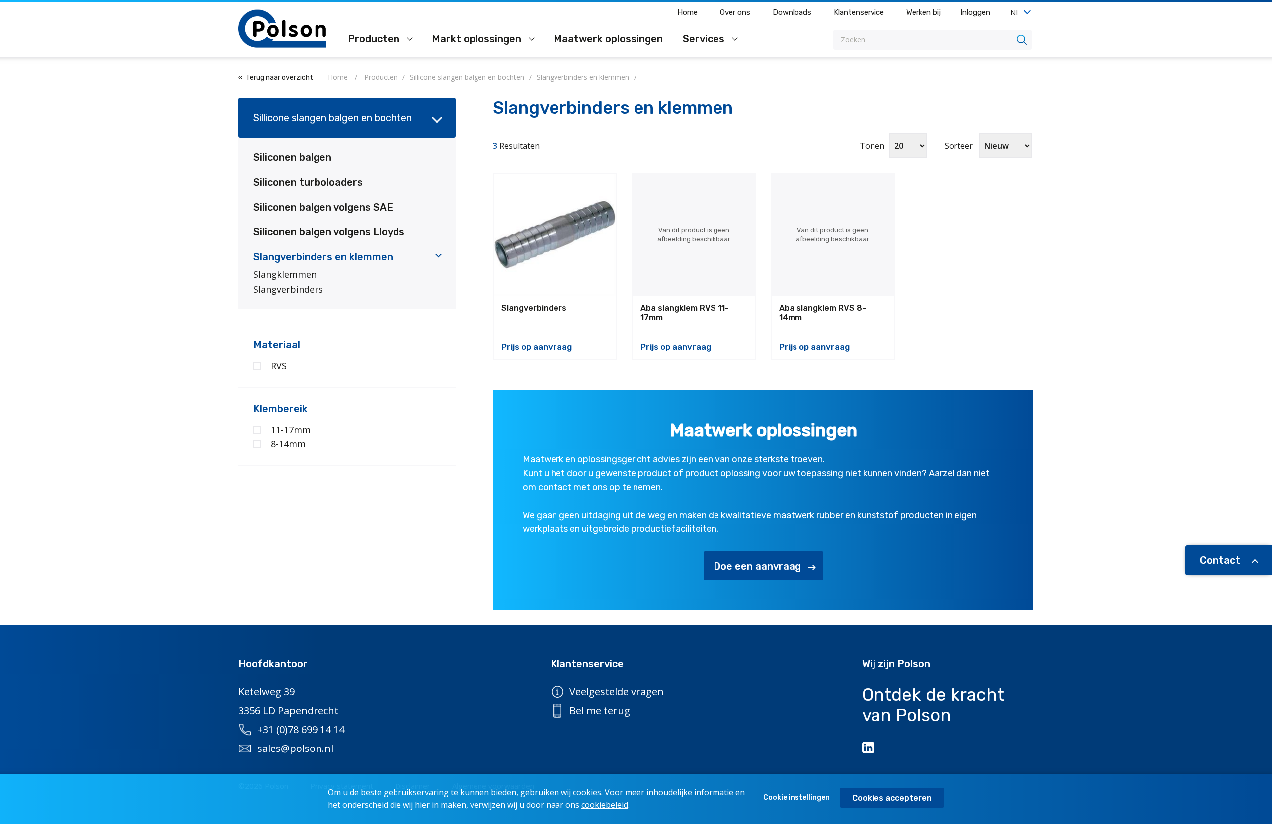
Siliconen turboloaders (308, 182)
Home (687, 12)
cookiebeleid (604, 804)
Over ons (735, 12)
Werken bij (923, 12)
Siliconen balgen (292, 157)
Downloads (792, 12)
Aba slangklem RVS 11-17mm (684, 312)
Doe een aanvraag (757, 566)
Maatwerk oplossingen (608, 39)
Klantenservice (859, 12)
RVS (279, 366)
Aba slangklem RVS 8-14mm (822, 312)
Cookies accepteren (892, 798)
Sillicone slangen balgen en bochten (332, 118)
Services (705, 39)
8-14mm (288, 443)
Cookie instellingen (796, 797)
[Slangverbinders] (555, 235)
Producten (375, 39)
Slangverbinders (288, 289)
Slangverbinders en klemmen (323, 257)
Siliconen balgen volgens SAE (323, 207)
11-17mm (291, 430)
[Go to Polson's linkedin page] (869, 747)
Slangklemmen (285, 274)
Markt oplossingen (478, 39)
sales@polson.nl (295, 748)
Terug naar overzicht (279, 78)
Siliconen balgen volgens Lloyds (328, 232)
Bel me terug (599, 710)
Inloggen (975, 12)
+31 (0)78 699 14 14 (300, 729)
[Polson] (283, 28)
